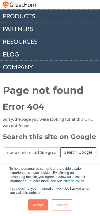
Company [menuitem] (18, 67)
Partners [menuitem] (18, 28)
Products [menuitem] (19, 16)
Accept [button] (38, 204)
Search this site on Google (49, 137)
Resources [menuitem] (20, 41)
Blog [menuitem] (11, 54)
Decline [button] (62, 204)
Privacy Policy (73, 180)
